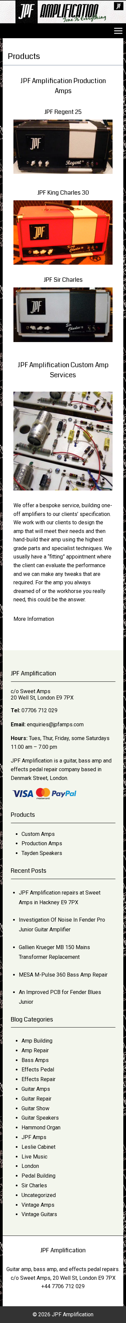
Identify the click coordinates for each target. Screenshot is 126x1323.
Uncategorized (39, 1195)
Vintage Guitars (39, 1214)
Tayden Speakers (42, 853)
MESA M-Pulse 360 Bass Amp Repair (63, 975)
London (30, 1166)
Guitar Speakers (40, 1118)
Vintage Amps (38, 1205)
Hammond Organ (41, 1127)
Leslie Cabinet (38, 1147)
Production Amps (42, 843)
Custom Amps (38, 834)
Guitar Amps (36, 1089)
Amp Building (37, 1041)
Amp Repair (35, 1050)
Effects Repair (38, 1079)
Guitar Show (35, 1108)
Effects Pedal (38, 1069)
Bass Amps (35, 1060)
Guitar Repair (36, 1099)
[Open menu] (118, 31)
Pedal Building (38, 1176)
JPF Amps (34, 1137)
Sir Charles (34, 1185)
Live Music (34, 1156)
